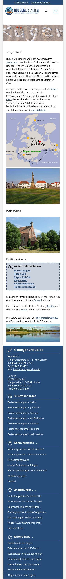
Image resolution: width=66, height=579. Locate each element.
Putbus (53, 88)
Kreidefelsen (38, 109)
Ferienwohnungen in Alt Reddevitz (26, 418)
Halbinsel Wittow (24, 283)
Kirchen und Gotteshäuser (21, 569)
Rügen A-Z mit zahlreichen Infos (24, 522)
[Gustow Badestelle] (33, 340)
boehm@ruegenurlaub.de (26, 369)
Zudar (24, 309)
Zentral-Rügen (22, 270)
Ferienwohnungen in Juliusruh (24, 407)
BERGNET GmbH (16, 379)
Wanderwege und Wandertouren (25, 553)
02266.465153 (22, 2)
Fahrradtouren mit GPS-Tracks (24, 548)
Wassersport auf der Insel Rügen (25, 501)
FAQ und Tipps (15, 528)
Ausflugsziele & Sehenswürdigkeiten (27, 512)
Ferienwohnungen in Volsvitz (23, 423)
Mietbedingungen (17, 475)
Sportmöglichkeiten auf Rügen (24, 506)
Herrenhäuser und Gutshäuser (24, 564)
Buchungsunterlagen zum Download (27, 470)
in (28, 402)
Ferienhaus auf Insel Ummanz (23, 428)
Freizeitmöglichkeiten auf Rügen (25, 558)
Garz (8, 99)
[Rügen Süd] (33, 166)
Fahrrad (37, 300)
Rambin (50, 306)
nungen (23, 402)
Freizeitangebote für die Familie (24, 496)
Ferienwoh (13, 402)
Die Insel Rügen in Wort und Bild (25, 517)
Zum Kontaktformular (40, 2)
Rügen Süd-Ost (22, 277)
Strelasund (11, 62)
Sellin (33, 402)
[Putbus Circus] (33, 203)
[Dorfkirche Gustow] (33, 252)
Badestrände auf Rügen (20, 543)
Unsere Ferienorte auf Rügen (23, 465)
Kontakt (12, 481)
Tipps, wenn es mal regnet (21, 575)
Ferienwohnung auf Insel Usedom (25, 434)
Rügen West (20, 280)
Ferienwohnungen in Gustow (23, 412)
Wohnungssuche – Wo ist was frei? (26, 449)
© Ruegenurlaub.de (28, 350)
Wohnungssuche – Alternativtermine (27, 454)
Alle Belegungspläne (18, 459)
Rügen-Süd (20, 273)
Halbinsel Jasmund (24, 286)
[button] (5, 573)
